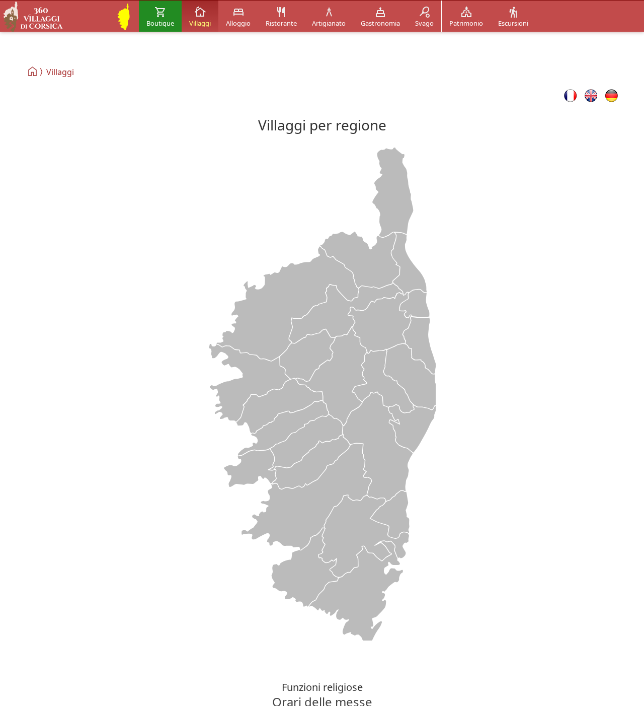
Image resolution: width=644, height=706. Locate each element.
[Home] (33, 71)
